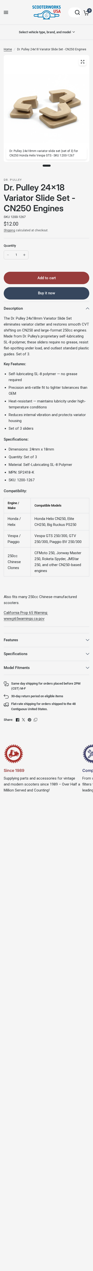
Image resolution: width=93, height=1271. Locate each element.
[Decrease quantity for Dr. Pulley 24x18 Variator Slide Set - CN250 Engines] (8, 255)
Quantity (10, 245)
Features (11, 640)
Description (13, 308)
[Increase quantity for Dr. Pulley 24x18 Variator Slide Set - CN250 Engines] (24, 255)
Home (8, 49)
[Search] (75, 12)
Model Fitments (17, 668)
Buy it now (46, 293)
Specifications (16, 654)
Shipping (9, 230)
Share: (8, 720)
